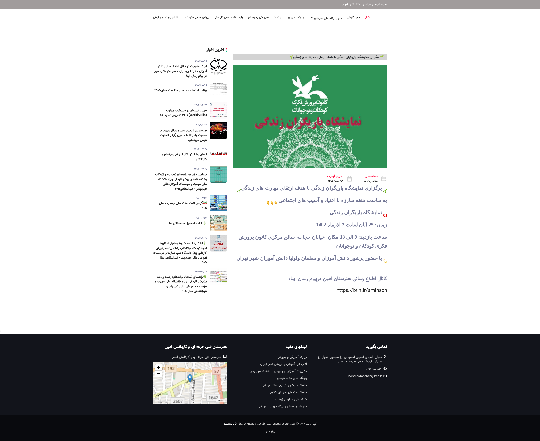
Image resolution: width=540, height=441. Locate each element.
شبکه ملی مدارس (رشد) (291, 399)
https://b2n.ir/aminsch (362, 291)
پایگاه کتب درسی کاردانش (229, 17)
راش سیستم (231, 424)
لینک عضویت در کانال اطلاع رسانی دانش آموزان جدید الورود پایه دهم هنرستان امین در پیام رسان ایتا (180, 71)
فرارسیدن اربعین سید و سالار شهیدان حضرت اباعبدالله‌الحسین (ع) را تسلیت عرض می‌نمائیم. (183, 135)
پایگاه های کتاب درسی (292, 378)
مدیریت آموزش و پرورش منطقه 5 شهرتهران (278, 371)
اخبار (367, 17)
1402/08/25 (335, 181)
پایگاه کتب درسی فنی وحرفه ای (265, 17)
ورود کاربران (353, 17)
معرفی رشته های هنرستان (327, 18)
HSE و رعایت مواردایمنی (166, 17)
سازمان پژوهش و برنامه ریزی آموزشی (282, 406)
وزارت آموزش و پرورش (292, 357)
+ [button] (158, 367)
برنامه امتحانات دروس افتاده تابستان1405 (180, 90)
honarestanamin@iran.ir (365, 376)
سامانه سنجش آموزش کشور (288, 392)
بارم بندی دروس (296, 17)
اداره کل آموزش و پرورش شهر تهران (283, 364)
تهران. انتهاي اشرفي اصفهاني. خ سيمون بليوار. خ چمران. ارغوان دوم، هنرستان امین (350, 359)
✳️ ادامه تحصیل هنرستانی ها (188, 223)
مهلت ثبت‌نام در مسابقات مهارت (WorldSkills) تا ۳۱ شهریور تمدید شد (183, 113)
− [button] (158, 373)
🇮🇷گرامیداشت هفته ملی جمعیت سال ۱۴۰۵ (183, 206)
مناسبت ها (370, 181)
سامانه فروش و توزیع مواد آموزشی (284, 385)
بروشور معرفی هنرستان (197, 17)
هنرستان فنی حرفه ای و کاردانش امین (364, 4)
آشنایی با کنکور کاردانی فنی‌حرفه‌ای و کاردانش (184, 157)
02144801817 (374, 369)
